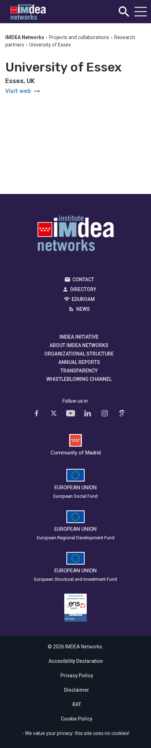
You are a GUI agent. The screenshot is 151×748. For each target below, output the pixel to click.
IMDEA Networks (76, 234)
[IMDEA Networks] (28, 12)
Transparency (79, 370)
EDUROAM (83, 299)
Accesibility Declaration (75, 661)
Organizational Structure (79, 354)
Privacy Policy (76, 675)
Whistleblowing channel (79, 379)
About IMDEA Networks (79, 345)
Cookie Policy (76, 719)
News (83, 309)
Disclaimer (76, 690)
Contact (83, 279)
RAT (76, 704)
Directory (83, 289)
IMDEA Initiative (79, 337)
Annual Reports (79, 362)
